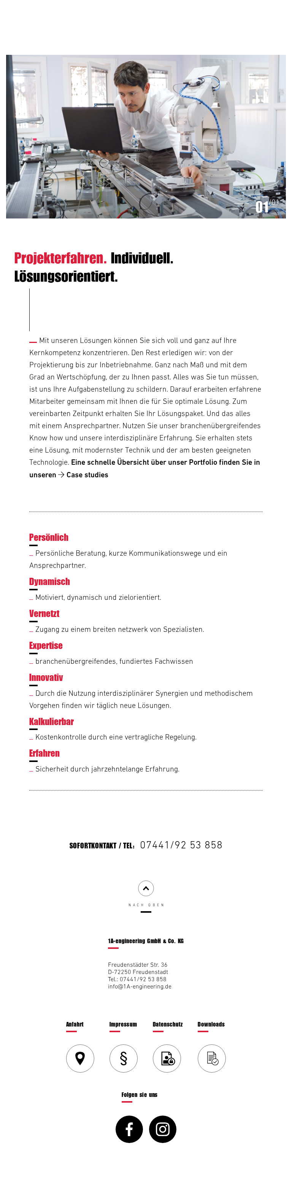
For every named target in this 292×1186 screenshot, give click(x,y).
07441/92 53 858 (181, 844)
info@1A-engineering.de (139, 986)
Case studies (87, 474)
